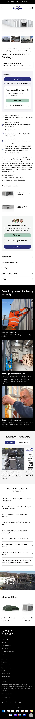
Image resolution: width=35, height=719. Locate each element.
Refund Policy (6, 673)
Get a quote (18, 100)
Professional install (22, 442)
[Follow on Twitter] (7, 702)
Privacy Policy (6, 676)
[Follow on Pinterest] (16, 702)
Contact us (19, 235)
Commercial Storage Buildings (9, 48)
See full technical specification (13, 177)
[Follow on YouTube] (20, 702)
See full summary (8, 175)
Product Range (6, 668)
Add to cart (17, 79)
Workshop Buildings (6, 51)
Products (4, 643)
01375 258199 (5, 697)
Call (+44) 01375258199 (18, 105)
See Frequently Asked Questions (13, 180)
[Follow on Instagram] (11, 702)
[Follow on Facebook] (2, 702)
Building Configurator (8, 651)
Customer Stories (7, 645)
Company (5, 648)
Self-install (10, 442)
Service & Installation (8, 665)
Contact (4, 654)
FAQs (3, 671)
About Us (4, 662)
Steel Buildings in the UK (24, 48)
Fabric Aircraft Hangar (8, 618)
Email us (19, 246)
